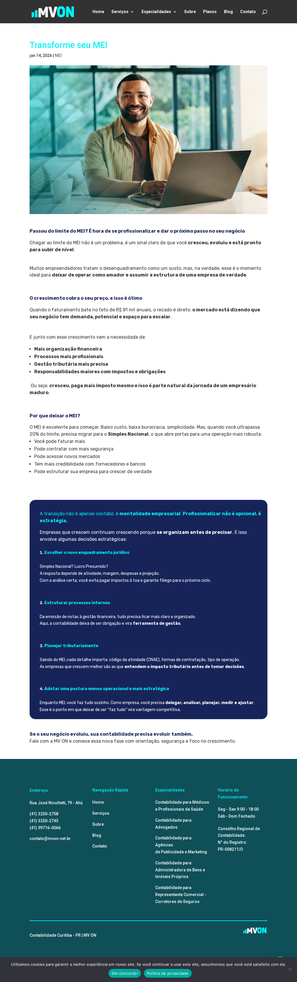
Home (98, 12)
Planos (210, 12)
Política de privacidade (168, 973)
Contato (248, 12)
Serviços (119, 12)
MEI (58, 55)
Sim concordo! (124, 973)
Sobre (190, 12)
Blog (228, 12)
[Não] (290, 969)
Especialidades (156, 12)
